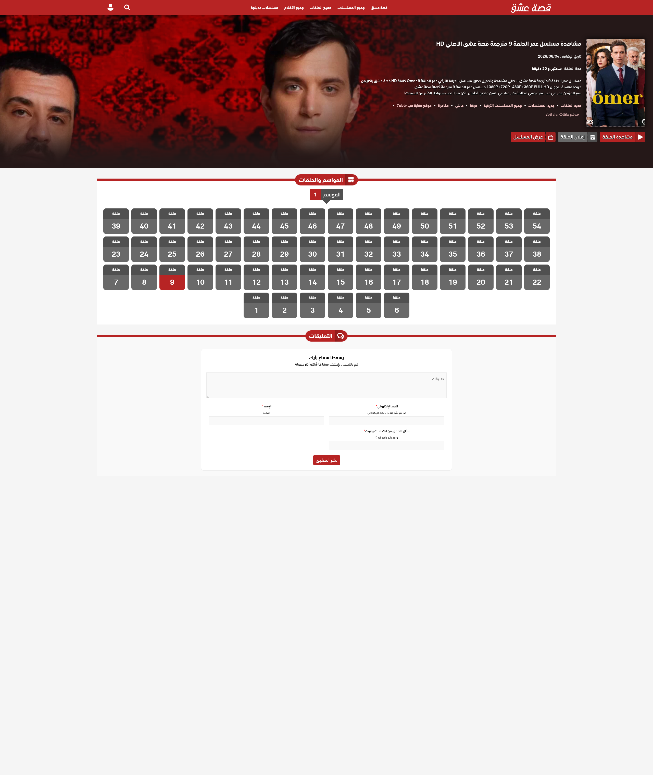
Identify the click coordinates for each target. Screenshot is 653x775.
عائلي (459, 106)
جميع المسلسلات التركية (503, 106)
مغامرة (443, 106)
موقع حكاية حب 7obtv (414, 106)
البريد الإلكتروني (386, 406)
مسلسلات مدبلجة (264, 7)
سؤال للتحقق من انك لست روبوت (386, 431)
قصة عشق (379, 7)
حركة (473, 106)
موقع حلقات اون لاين (562, 114)
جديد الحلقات (571, 106)
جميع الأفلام (294, 7)
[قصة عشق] (531, 7)
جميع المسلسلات (351, 7)
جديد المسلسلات (541, 106)
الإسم (266, 406)
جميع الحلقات (320, 7)
